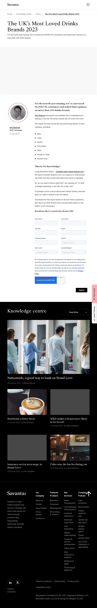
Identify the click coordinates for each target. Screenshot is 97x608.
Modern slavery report (81, 529)
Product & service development (69, 542)
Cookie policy (59, 581)
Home (9, 14)
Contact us (40, 518)
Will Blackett (15, 128)
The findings (40, 115)
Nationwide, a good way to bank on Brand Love (40, 378)
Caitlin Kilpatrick (72, 426)
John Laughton (29, 471)
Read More (73, 312)
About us (39, 500)
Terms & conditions (44, 581)
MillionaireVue (56, 508)
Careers (39, 504)
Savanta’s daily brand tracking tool (70, 172)
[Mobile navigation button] (88, 4)
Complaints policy (43, 587)
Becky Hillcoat (29, 383)
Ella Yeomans (28, 422)
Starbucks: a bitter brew (21, 419)
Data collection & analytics (69, 554)
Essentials (54, 504)
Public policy (69, 548)
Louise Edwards (72, 468)
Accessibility (83, 507)
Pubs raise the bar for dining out (68, 464)
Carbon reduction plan (82, 513)
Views (38, 14)
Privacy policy (73, 581)
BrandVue (54, 500)
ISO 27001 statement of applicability (83, 544)
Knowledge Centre (24, 14)
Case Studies (41, 508)
